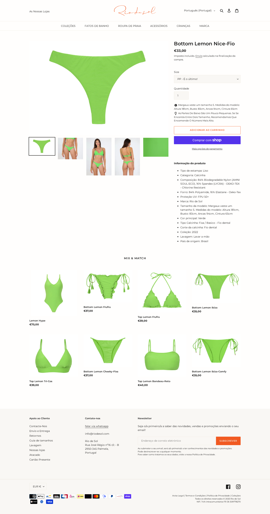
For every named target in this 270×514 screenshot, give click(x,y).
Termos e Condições (195, 495)
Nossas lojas (37, 450)
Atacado (34, 455)
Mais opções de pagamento (207, 148)
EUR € (37, 486)
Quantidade (181, 88)
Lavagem (35, 445)
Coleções (236, 495)
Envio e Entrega (39, 431)
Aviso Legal (178, 495)
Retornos (35, 435)
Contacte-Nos (38, 426)
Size (176, 72)
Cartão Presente (39, 459)
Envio (198, 55)
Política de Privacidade (218, 495)
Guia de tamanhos (41, 440)
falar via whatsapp (96, 426)
